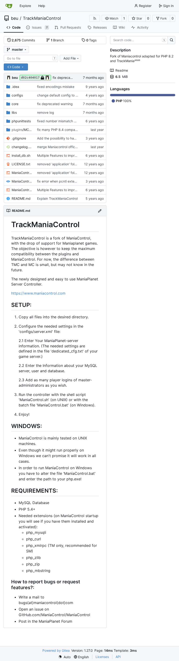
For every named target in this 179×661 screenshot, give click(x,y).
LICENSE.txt (21, 164)
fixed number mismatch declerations (65, 121)
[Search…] (171, 40)
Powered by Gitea (56, 650)
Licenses (102, 657)
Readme (121, 70)
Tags (91, 40)
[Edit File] (99, 211)
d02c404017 (30, 77)
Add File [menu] (69, 58)
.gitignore (19, 138)
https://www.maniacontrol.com (38, 293)
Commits (23, 40)
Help (41, 6)
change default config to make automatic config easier (78, 95)
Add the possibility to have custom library (68, 138)
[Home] (8, 6)
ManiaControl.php (22, 181)
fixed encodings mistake (55, 87)
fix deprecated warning (70, 78)
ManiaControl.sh (22, 190)
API (118, 657)
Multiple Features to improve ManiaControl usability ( (77, 155)
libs (14, 112)
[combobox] (31, 58)
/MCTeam (22, 130)
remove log (45, 112)
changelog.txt (22, 147)
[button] (112, 18)
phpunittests (21, 121)
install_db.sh (21, 155)
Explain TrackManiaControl (57, 198)
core (15, 104)
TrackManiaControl (42, 18)
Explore (25, 6)
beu (14, 18)
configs (17, 95)
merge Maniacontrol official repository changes (73, 147)
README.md (21, 198)
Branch (57, 40)
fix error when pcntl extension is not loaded (70, 181)
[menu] (64, 657)
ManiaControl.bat (22, 173)
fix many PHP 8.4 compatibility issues (65, 130)
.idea (15, 87)
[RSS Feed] (94, 18)
